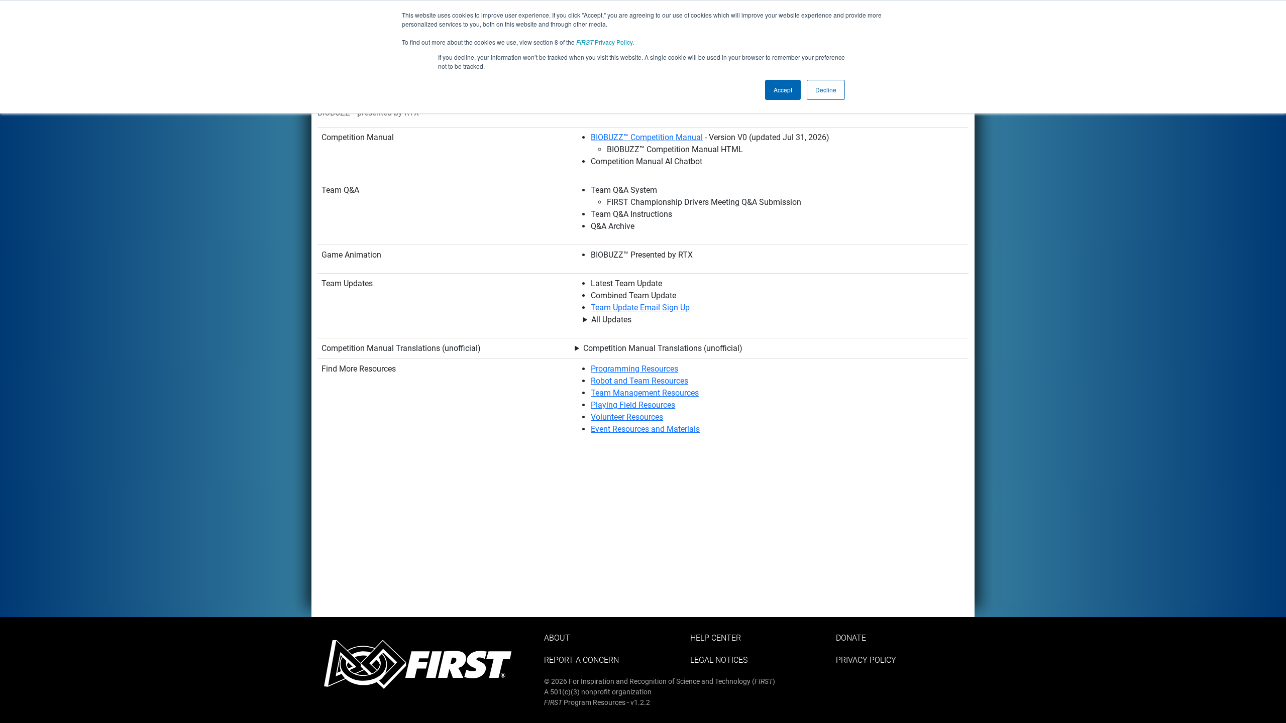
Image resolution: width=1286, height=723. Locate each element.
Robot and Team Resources (639, 381)
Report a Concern (581, 660)
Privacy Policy (604, 42)
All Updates (611, 319)
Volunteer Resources (627, 417)
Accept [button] (783, 89)
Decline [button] (825, 89)
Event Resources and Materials (645, 429)
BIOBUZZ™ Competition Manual (647, 137)
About (557, 638)
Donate (851, 638)
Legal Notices (718, 660)
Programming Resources (634, 369)
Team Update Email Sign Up (640, 307)
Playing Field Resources (633, 405)
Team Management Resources (645, 393)
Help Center (715, 638)
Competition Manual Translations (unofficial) (662, 348)
